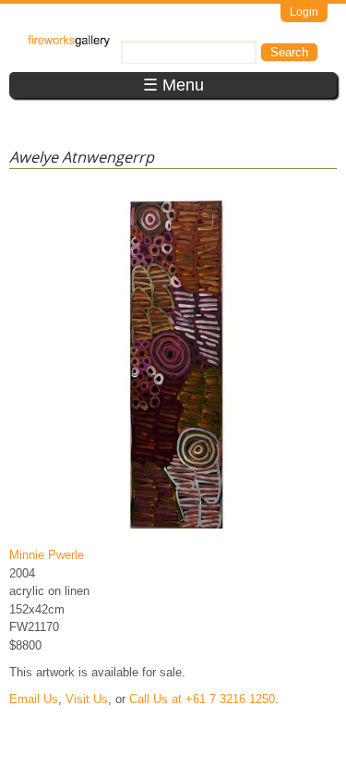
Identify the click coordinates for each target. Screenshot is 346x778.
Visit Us (87, 699)
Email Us (33, 699)
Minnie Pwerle (46, 555)
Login (304, 12)
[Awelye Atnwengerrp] (176, 528)
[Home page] (69, 43)
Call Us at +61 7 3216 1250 (202, 699)
